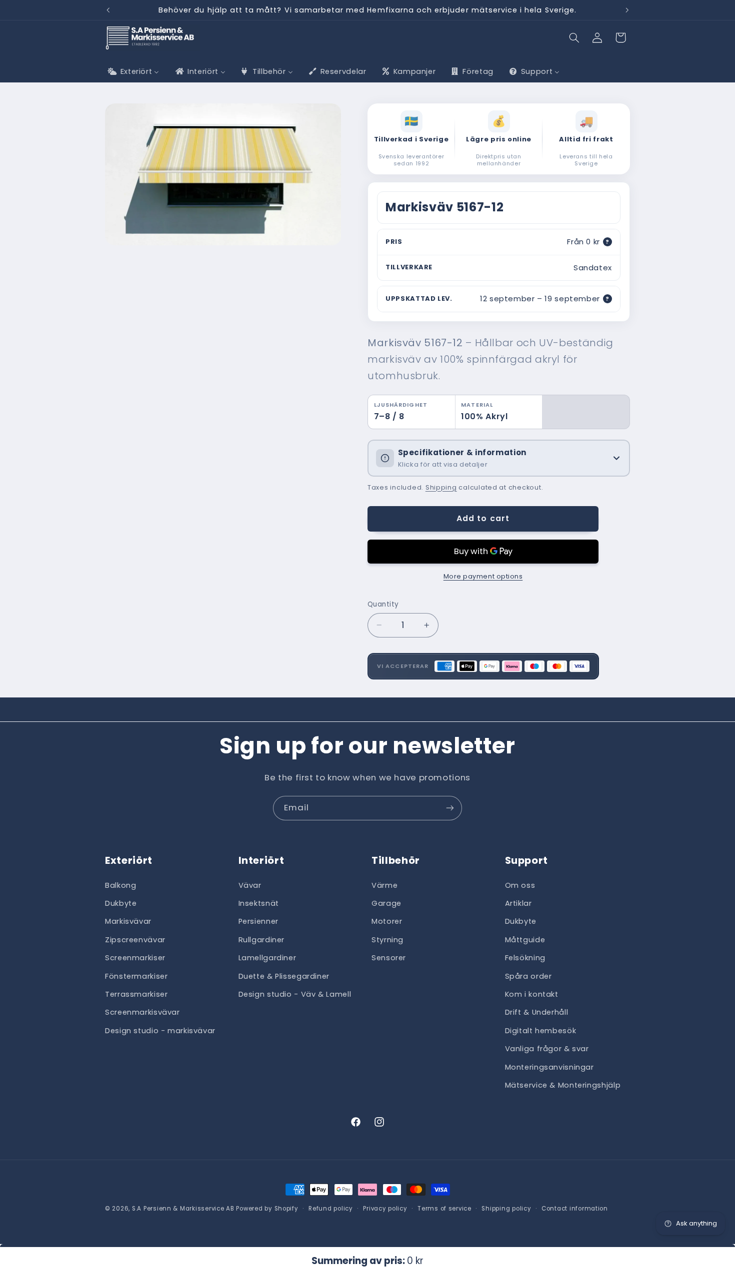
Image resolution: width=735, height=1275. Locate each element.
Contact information (575, 1209)
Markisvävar (128, 921)
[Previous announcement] (108, 10)
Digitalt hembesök (540, 1031)
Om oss (520, 885)
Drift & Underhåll (536, 1012)
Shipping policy (506, 1209)
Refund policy (330, 1209)
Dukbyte (120, 903)
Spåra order (528, 976)
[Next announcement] (627, 10)
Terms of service (445, 1209)
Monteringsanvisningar (549, 1067)
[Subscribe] (450, 808)
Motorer (387, 921)
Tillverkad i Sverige (411, 139)
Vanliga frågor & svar (547, 1049)
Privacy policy (385, 1209)
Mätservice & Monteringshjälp (563, 1085)
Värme (385, 885)
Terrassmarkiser (136, 994)
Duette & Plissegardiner (284, 976)
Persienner (258, 921)
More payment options (483, 576)
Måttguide (525, 940)
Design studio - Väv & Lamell (295, 994)
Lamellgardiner (267, 958)
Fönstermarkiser (136, 976)
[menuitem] (132, 71)
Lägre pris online (499, 139)
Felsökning (525, 958)
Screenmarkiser (135, 958)
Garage (387, 903)
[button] (574, 37)
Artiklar (518, 903)
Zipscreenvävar (135, 940)
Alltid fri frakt (586, 139)
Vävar (250, 885)
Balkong (120, 885)
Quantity (383, 604)
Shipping (441, 487)
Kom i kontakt (531, 994)
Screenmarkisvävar (142, 1012)
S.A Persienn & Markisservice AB (183, 1209)
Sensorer (389, 958)
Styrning (388, 940)
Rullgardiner (261, 940)
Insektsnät (258, 903)
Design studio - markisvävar (160, 1031)
